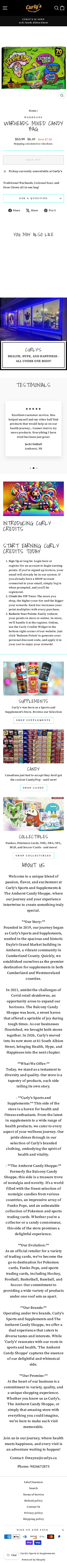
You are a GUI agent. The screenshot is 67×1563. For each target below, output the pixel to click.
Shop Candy (33, 787)
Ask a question (33, 198)
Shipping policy (33, 1519)
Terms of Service (33, 1494)
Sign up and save (33, 1529)
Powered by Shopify (33, 1559)
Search (33, 1488)
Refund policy (33, 1500)
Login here (41, 561)
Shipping (19, 143)
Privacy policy (33, 1513)
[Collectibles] (33, 814)
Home (32, 110)
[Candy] (33, 746)
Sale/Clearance (33, 1482)
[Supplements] (33, 679)
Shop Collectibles (33, 855)
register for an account (24, 566)
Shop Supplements (33, 720)
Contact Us (33, 1507)
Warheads (33, 117)
